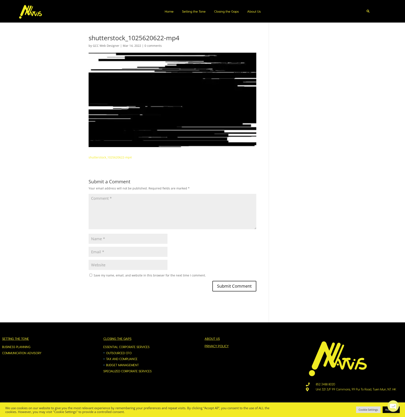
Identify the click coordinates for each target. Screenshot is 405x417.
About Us (254, 11)
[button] (368, 11)
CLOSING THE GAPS (117, 339)
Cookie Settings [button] (368, 410)
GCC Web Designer (106, 46)
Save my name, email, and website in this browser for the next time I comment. (150, 275)
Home (169, 11)
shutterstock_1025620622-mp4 (110, 157)
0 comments (153, 46)
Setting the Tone (194, 11)
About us (212, 339)
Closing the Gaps (226, 11)
